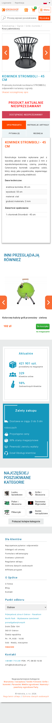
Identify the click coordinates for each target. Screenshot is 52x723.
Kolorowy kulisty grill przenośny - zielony (24, 317)
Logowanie (6, 3)
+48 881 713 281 (13, 661)
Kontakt (9, 592)
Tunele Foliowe (33, 682)
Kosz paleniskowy (11, 29)
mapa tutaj (9, 647)
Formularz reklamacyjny (16, 554)
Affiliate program (13, 570)
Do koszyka (42, 326)
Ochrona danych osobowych (19, 566)
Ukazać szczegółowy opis (15, 92)
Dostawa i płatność (14, 558)
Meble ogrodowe (30, 684)
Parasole (16, 684)
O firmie (9, 584)
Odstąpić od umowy (15, 549)
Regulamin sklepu (14, 562)
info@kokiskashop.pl (15, 665)
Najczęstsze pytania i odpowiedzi (21, 545)
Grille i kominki (33, 26)
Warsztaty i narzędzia (14, 682)
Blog (7, 588)
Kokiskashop (8, 26)
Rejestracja (19, 3)
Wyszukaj (44, 18)
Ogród (20, 26)
